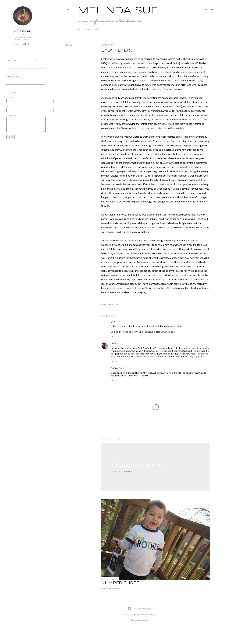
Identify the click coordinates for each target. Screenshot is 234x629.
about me (92, 29)
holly (114, 58)
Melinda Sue (118, 10)
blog (81, 29)
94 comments (125, 471)
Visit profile (22, 44)
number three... (121, 583)
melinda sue (23, 30)
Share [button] (69, 45)
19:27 (119, 343)
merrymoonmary (148, 614)
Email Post (114, 304)
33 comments (115, 588)
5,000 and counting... (138, 466)
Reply (114, 336)
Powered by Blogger (142, 608)
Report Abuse (15, 76)
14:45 (119, 321)
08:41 (128, 368)
